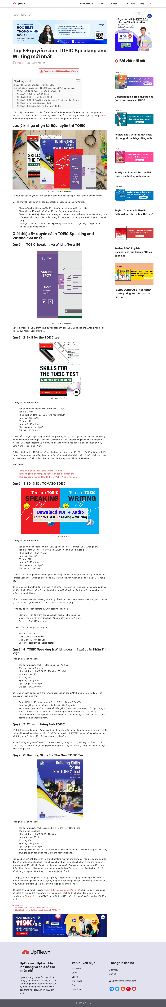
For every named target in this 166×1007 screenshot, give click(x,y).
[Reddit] (123, 988)
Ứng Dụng (77, 989)
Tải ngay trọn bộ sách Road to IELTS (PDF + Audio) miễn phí (48, 477)
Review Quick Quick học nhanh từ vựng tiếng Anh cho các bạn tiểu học (133, 293)
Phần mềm (85, 3)
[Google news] (134, 988)
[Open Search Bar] (150, 3)
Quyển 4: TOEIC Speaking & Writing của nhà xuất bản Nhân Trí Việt (49, 100)
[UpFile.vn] (19, 3)
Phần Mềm (77, 968)
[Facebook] (111, 988)
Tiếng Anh (26, 15)
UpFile (102, 115)
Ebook (114, 3)
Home (15, 15)
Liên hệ (112, 974)
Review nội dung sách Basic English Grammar (41, 471)
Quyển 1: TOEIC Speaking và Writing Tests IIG (40, 91)
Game (100, 3)
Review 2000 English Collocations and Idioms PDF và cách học (133, 252)
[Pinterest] (128, 988)
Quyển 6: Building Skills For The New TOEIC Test (41, 106)
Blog (142, 3)
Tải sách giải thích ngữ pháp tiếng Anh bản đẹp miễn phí (46, 474)
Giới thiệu (113, 970)
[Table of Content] (78, 81)
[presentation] (134, 81)
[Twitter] (117, 988)
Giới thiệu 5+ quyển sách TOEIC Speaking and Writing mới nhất (45, 88)
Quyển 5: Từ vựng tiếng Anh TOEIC (35, 103)
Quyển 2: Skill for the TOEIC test (34, 94)
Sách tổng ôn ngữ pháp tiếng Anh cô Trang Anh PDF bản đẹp (38, 910)
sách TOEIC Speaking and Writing (60, 890)
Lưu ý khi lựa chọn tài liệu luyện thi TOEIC (35, 85)
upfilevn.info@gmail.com (124, 981)
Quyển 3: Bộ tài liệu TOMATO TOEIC (36, 97)
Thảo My (20, 63)
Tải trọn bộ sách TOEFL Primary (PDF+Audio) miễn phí (35, 907)
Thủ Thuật (130, 3)
